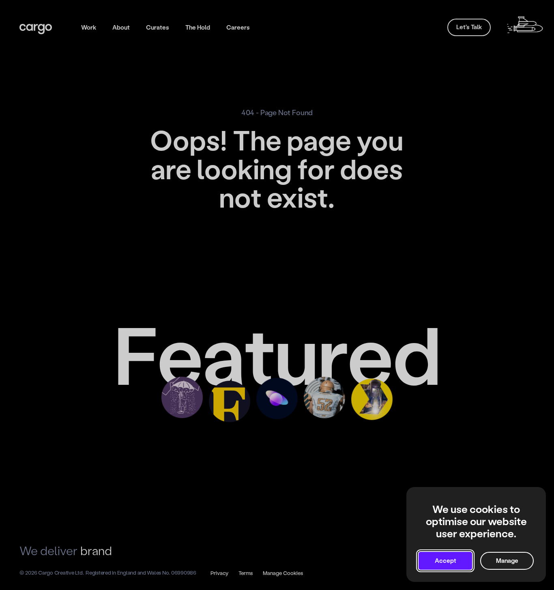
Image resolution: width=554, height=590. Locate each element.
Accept (445, 560)
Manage (507, 560)
